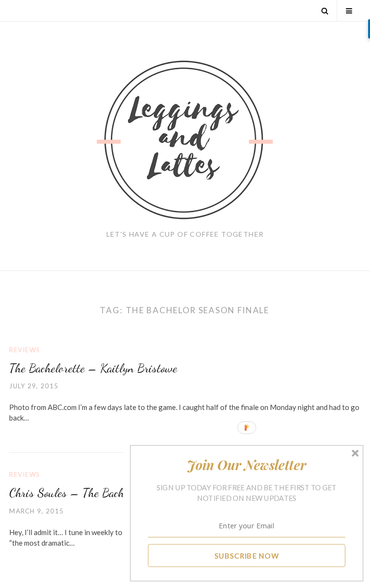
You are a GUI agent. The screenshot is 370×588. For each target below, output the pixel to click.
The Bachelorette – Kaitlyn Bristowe (93, 367)
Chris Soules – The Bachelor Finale (90, 492)
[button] (247, 464)
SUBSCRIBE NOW (246, 555)
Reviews (24, 350)
